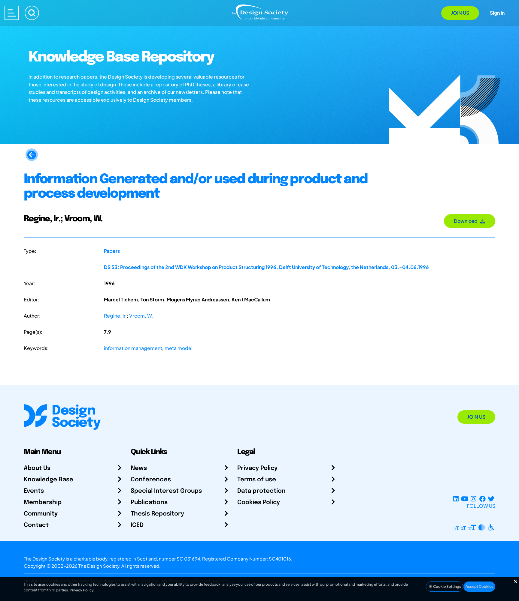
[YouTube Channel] (464, 498)
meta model (179, 348)
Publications (149, 502)
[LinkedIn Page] (456, 498)
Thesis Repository (157, 514)
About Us (37, 468)
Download (466, 221)
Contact (36, 525)
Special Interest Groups (166, 491)
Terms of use (256, 480)
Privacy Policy (257, 468)
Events (34, 491)
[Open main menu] (12, 13)
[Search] (32, 13)
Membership (43, 502)
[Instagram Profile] (473, 498)
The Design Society (98, 566)
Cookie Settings (446, 586)
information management (133, 348)
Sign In (497, 13)
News (139, 468)
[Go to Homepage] (259, 12)
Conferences (151, 480)
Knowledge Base (48, 480)
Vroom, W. (141, 315)
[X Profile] (491, 498)
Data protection (261, 491)
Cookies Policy (258, 502)
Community (41, 514)
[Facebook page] (482, 498)
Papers (112, 251)
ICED (137, 525)
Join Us (460, 13)
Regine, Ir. (115, 315)
